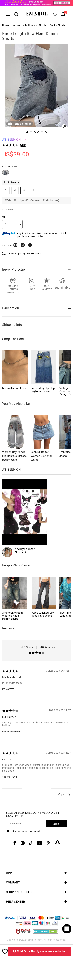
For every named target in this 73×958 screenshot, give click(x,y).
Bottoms (30, 25)
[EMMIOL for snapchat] (57, 842)
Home (5, 25)
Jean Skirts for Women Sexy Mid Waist (41, 455)
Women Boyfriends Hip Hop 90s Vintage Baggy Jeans (14, 455)
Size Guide (8, 209)
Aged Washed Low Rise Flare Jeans (43, 614)
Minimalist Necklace (14, 388)
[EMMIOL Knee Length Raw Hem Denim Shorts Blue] (5, 174)
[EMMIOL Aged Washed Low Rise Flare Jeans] (44, 592)
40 (23, 145)
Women (17, 25)
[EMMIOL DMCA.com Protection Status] (45, 934)
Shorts (42, 25)
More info (37, 236)
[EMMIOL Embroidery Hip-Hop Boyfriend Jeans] (43, 367)
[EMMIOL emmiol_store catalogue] (24, 518)
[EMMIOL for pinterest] (48, 843)
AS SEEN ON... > (14, 139)
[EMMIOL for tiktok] (30, 843)
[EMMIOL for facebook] (14, 843)
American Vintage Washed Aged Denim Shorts (13, 615)
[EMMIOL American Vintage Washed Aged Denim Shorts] (14, 592)
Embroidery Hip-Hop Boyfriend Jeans (43, 389)
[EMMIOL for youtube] (39, 843)
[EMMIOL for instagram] (23, 843)
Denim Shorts (57, 25)
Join (56, 823)
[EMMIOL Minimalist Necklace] (15, 367)
